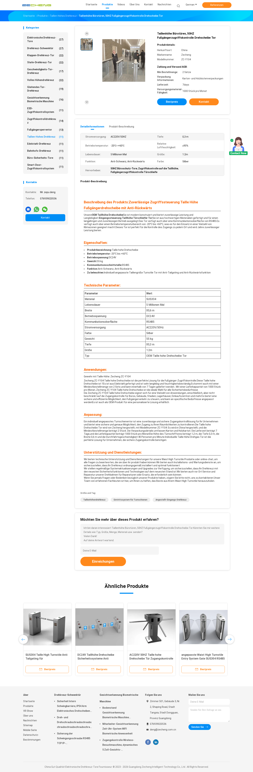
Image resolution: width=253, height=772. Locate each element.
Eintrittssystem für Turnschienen (130, 500)
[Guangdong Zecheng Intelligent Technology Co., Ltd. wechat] (45, 208)
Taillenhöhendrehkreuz (94, 500)
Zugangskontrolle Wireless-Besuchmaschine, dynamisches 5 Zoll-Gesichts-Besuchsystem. (120, 745)
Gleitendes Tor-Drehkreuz (45, 89)
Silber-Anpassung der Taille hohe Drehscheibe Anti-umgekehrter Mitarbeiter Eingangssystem (205, 658)
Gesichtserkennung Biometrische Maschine (45, 99)
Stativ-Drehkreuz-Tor (45, 62)
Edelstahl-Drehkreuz (45, 143)
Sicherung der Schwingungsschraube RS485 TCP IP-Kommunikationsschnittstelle (74, 739)
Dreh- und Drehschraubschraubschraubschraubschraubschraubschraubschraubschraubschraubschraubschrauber (75, 722)
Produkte (28, 706)
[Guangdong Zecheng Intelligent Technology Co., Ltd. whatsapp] (36, 208)
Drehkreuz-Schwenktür (45, 48)
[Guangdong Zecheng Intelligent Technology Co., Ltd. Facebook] (148, 742)
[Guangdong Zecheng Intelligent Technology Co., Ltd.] (37, 5)
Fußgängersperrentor (45, 129)
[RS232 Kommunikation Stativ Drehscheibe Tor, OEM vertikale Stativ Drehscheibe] (154, 627)
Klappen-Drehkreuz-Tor (45, 55)
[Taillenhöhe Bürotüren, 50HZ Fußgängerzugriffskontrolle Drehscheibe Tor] (124, 60)
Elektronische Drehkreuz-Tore (45, 39)
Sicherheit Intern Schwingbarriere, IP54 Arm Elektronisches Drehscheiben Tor (73, 706)
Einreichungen (103, 561)
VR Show (28, 710)
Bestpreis (172, 101)
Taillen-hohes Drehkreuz (45, 136)
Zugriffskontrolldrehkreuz (45, 121)
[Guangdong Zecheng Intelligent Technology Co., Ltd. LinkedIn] (156, 742)
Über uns (28, 715)
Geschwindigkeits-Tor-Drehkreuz (45, 71)
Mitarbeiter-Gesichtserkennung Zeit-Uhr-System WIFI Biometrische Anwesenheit (120, 729)
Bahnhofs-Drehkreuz (45, 150)
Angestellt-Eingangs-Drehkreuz (171, 500)
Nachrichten (30, 720)
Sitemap (28, 725)
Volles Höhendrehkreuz (45, 80)
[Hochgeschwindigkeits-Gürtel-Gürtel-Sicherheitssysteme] (51, 627)
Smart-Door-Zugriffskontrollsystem (45, 167)
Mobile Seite (30, 730)
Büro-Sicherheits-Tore (45, 157)
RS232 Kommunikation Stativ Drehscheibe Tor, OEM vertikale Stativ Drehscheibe (152, 658)
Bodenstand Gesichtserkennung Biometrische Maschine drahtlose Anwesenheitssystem (115, 713)
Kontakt (45, 217)
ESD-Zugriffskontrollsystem (45, 110)
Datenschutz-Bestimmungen (31, 737)
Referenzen (216, 5)
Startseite (29, 701)
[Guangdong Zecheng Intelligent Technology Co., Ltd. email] (28, 208)
